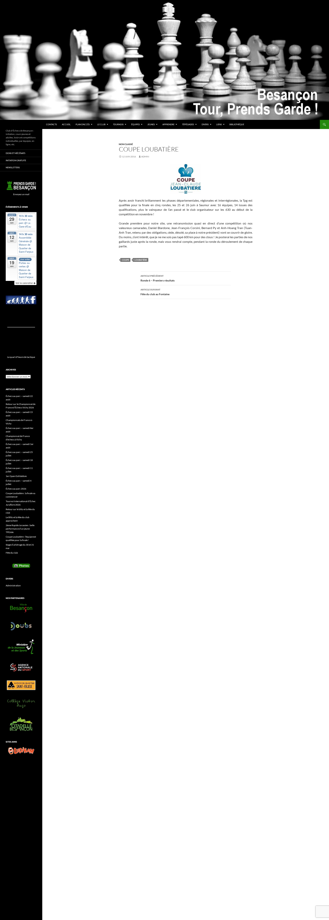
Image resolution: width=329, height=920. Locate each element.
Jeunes (151, 124)
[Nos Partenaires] (21, 608)
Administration (13, 585)
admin (145, 156)
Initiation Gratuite (16, 160)
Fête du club (12, 552)
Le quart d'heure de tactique (21, 357)
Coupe (125, 260)
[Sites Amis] (21, 751)
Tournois (118, 124)
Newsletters (13, 167)
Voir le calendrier (24, 282)
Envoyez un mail (21, 194)
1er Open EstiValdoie (16, 476)
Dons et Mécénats (15, 153)
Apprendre (168, 124)
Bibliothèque (236, 124)
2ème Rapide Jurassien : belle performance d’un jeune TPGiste (20, 529)
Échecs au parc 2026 (16, 488)
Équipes (135, 124)
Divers (205, 124)
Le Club (101, 124)
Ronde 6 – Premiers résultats (158, 278)
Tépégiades (188, 124)
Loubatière (140, 260)
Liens (219, 124)
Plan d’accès (83, 124)
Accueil (66, 124)
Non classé (126, 144)
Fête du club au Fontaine (155, 292)
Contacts (51, 124)
